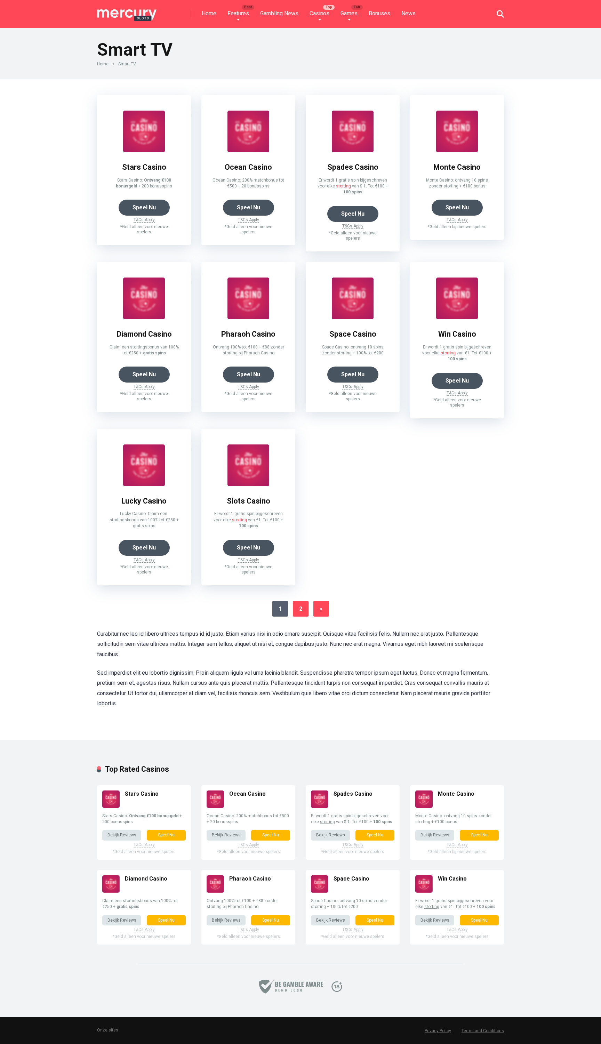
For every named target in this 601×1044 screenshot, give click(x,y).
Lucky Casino (144, 501)
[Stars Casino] (144, 150)
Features (238, 13)
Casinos (319, 13)
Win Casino (457, 334)
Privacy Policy (438, 1030)
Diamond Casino (144, 334)
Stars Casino (144, 167)
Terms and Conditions (483, 1030)
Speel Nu (144, 207)
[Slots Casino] (248, 484)
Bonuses (379, 13)
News (408, 13)
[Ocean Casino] (248, 150)
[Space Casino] (353, 317)
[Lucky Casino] (144, 484)
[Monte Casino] (457, 150)
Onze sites (107, 1030)
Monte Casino (457, 167)
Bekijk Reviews (121, 835)
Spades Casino (352, 167)
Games (349, 13)
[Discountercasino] (127, 11)
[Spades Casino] (353, 150)
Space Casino (352, 334)
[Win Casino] (457, 317)
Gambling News (279, 13)
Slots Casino (248, 501)
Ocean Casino (248, 167)
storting (343, 186)
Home (209, 13)
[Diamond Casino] (144, 317)
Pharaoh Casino (248, 334)
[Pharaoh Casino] (248, 317)
